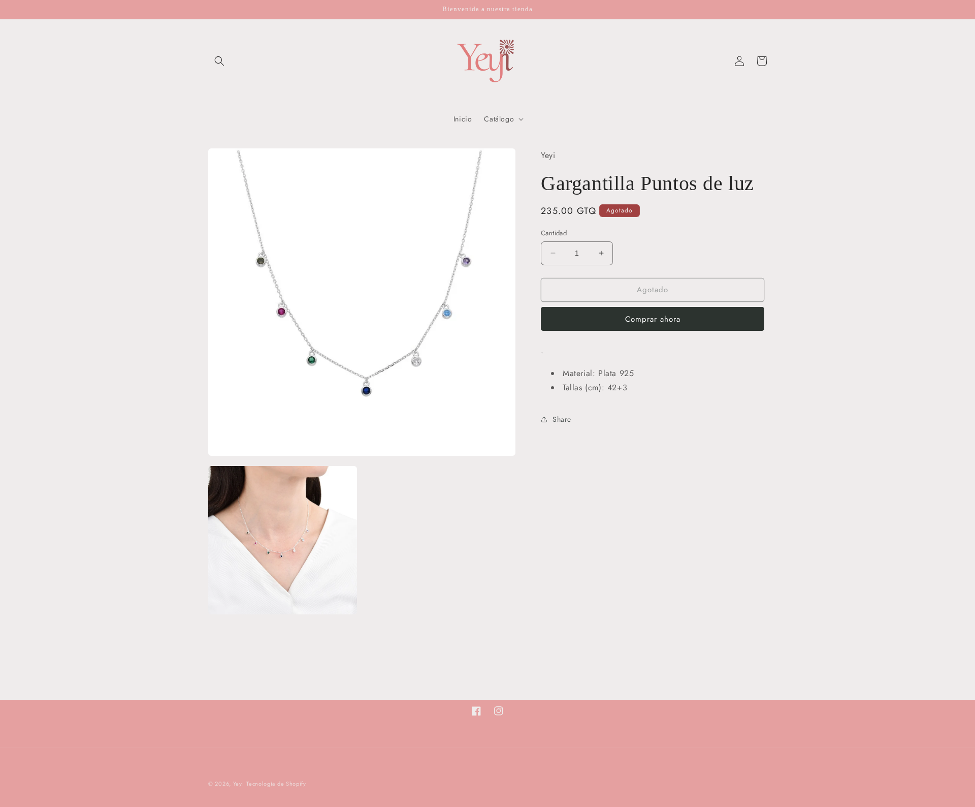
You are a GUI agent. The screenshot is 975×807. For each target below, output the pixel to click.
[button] (219, 61)
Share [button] (561, 419)
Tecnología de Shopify (276, 784)
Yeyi (238, 784)
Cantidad (554, 233)
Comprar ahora (652, 319)
